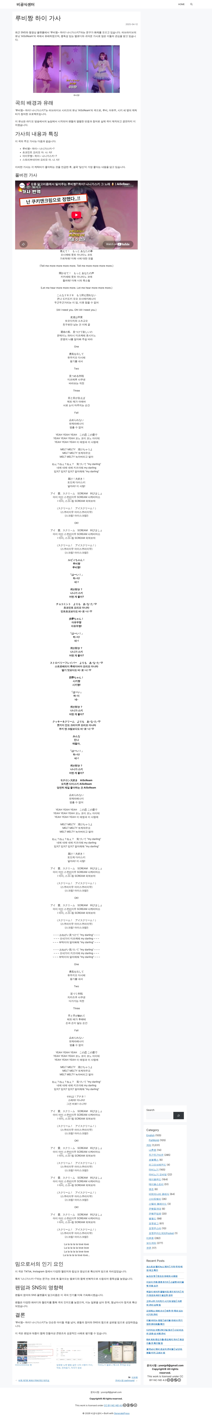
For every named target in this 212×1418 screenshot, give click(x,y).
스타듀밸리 (155, 1199)
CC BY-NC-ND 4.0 (113, 1405)
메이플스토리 (156, 1184)
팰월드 (152, 1218)
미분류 (135, 1377)
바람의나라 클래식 (159, 1194)
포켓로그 (154, 1223)
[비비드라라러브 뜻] (34, 1352)
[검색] (178, 1115)
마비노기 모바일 (158, 1174)
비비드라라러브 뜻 (23, 1365)
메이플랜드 (155, 1179)
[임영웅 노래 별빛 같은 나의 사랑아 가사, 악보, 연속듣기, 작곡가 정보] (76, 1352)
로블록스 (154, 1159)
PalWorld (154, 1140)
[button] (191, 4)
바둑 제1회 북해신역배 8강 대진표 (33, 1380)
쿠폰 (148, 1248)
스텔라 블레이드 (158, 1203)
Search (150, 1110)
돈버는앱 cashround (124, 1380)
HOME (181, 4)
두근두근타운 (156, 1154)
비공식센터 (26, 4)
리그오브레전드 (157, 1164)
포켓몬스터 (155, 1228)
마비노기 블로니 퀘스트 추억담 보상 (114, 1365)
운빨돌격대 (155, 1208)
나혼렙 (152, 1150)
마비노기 (154, 1169)
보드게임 (151, 1243)
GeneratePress (122, 1413)
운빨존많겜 (155, 1213)
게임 (148, 1145)
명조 (151, 1189)
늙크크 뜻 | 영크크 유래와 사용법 (162, 1276)
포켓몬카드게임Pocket (161, 1233)
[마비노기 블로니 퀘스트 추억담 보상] (117, 1352)
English (150, 1135)
